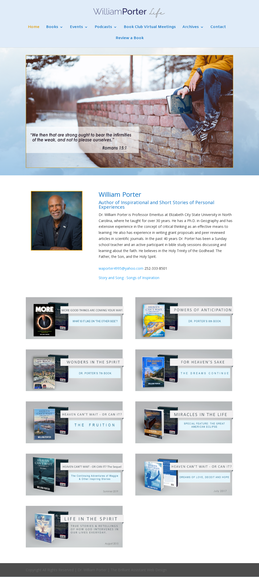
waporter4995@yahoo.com (121, 268)
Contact (218, 27)
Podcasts (103, 27)
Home (33, 27)
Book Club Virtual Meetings (150, 27)
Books (52, 27)
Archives (190, 27)
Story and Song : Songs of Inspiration (129, 277)
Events (76, 27)
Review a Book (130, 38)
